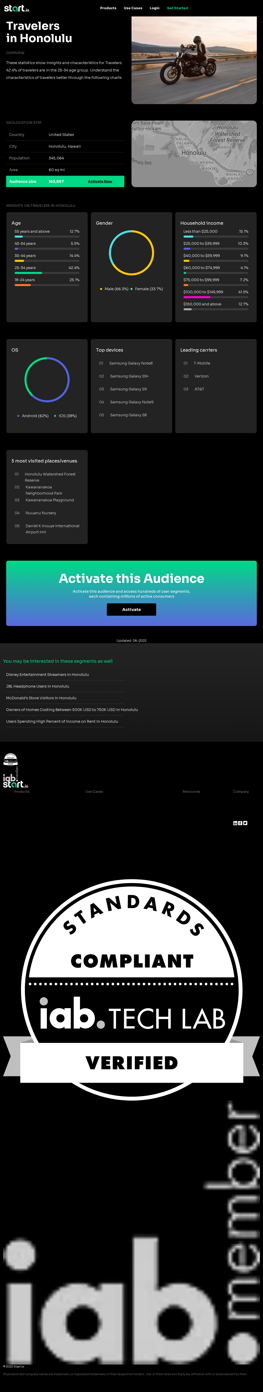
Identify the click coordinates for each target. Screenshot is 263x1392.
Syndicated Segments (32, 824)
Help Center (189, 833)
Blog (183, 808)
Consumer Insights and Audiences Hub (117, 800)
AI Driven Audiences (31, 816)
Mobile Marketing (100, 816)
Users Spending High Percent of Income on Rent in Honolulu (62, 721)
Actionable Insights (30, 849)
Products (108, 8)
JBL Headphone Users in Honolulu (37, 686)
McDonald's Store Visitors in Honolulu (41, 698)
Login (154, 8)
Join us (239, 808)
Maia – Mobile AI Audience (36, 800)
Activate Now (100, 181)
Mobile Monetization (102, 824)
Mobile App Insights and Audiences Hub (118, 808)
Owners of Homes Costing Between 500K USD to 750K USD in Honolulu (72, 710)
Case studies (190, 800)
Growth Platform (28, 833)
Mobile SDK (24, 841)
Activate (131, 609)
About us (240, 800)
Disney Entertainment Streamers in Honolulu (47, 674)
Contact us (188, 824)
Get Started (177, 8)
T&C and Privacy (192, 816)
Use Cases (133, 8)
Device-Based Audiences (35, 808)
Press (237, 816)
